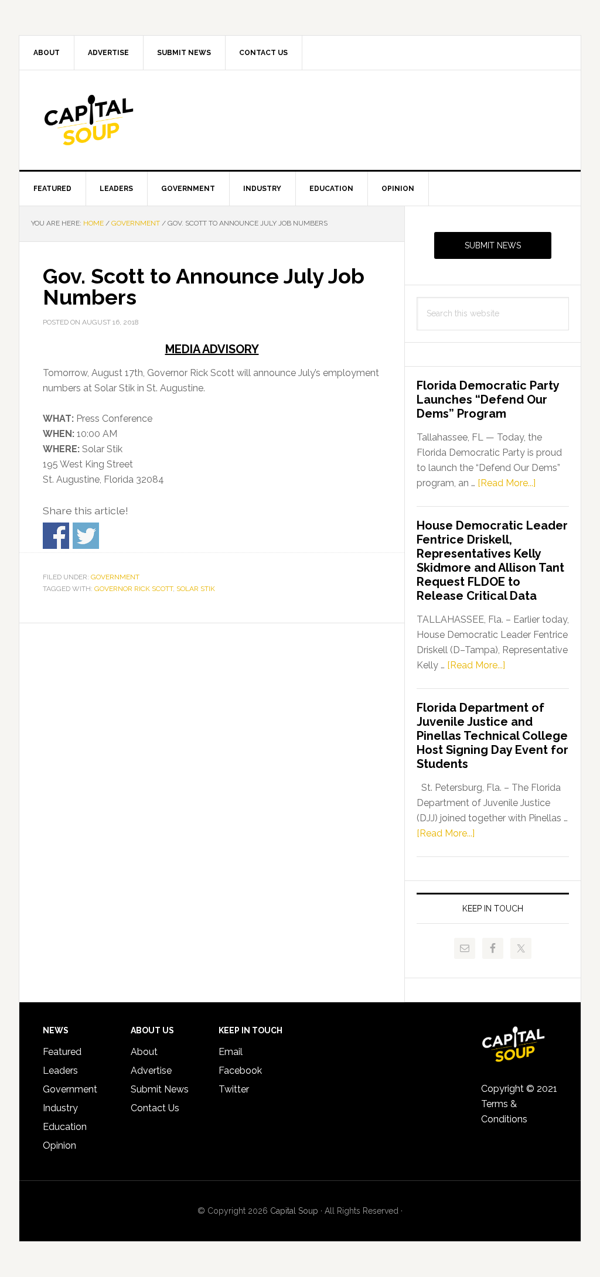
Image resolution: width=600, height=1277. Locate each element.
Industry (60, 1108)
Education (65, 1126)
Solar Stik (195, 589)
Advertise (151, 1070)
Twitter (234, 1089)
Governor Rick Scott (133, 589)
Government (115, 577)
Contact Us (155, 1108)
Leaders (60, 1070)
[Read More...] (507, 483)
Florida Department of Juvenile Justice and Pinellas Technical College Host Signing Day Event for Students (492, 736)
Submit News (493, 245)
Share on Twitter (86, 536)
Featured (62, 1051)
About (144, 1051)
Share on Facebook (56, 536)
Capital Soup (119, 120)
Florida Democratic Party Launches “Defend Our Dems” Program (488, 399)
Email (231, 1051)
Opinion (59, 1145)
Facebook (240, 1070)
